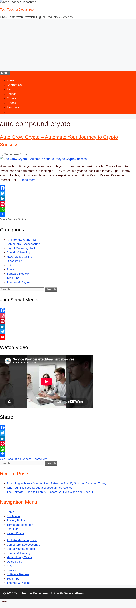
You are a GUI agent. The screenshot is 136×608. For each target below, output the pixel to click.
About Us (12, 529)
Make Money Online (13, 219)
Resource (13, 107)
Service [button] (11, 94)
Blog (10, 89)
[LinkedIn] (68, 198)
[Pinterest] (68, 204)
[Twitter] (68, 193)
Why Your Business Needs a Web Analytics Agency (39, 487)
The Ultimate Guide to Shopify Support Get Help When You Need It (50, 492)
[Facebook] (68, 188)
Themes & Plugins (18, 282)
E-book (11, 103)
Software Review (18, 273)
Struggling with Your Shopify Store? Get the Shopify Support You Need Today (56, 483)
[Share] (68, 214)
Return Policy (15, 533)
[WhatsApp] (68, 209)
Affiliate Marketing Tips (22, 239)
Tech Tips (13, 278)
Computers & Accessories (23, 244)
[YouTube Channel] (68, 337)
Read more (28, 180)
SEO (9, 265)
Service (11, 269)
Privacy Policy (16, 520)
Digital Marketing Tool (21, 248)
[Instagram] (68, 315)
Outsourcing (14, 261)
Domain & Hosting (18, 252)
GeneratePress (74, 593)
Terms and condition (20, 524)
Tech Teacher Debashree (17, 9)
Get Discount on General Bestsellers (23, 459)
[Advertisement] (68, 45)
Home (10, 80)
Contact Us (14, 85)
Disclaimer (13, 516)
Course (11, 98)
